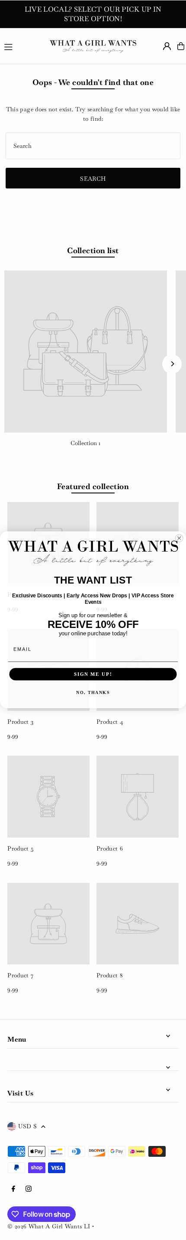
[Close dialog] (179, 538)
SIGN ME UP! (93, 674)
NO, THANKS (92, 693)
